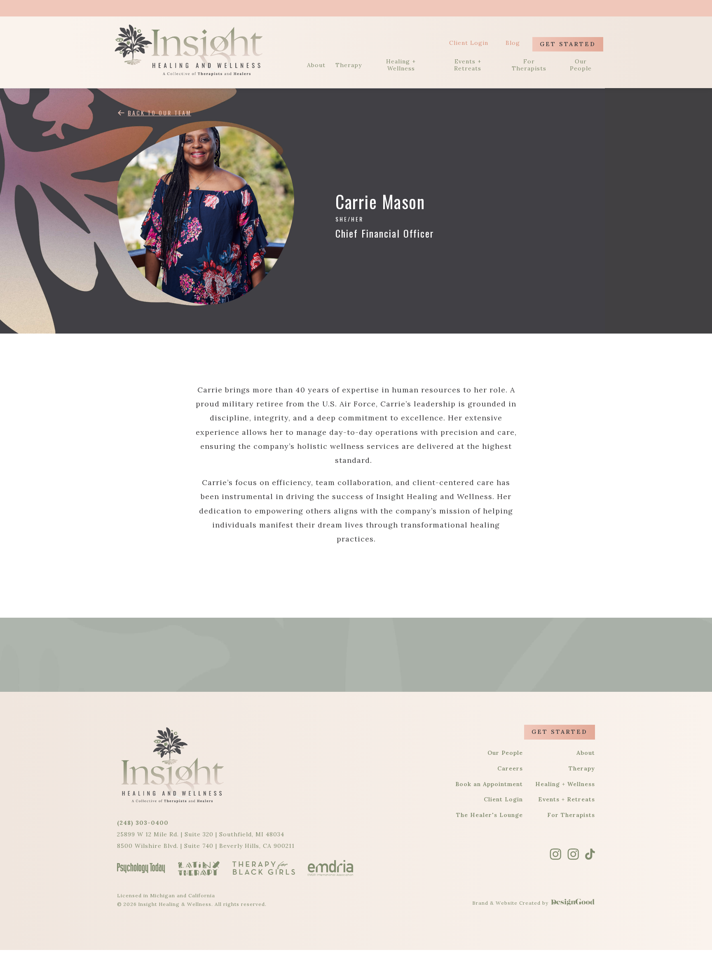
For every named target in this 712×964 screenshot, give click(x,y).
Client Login (468, 43)
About (316, 65)
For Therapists (529, 65)
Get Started (568, 44)
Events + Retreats (467, 65)
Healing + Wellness (401, 65)
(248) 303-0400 (143, 822)
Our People (581, 65)
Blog (513, 43)
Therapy (348, 65)
